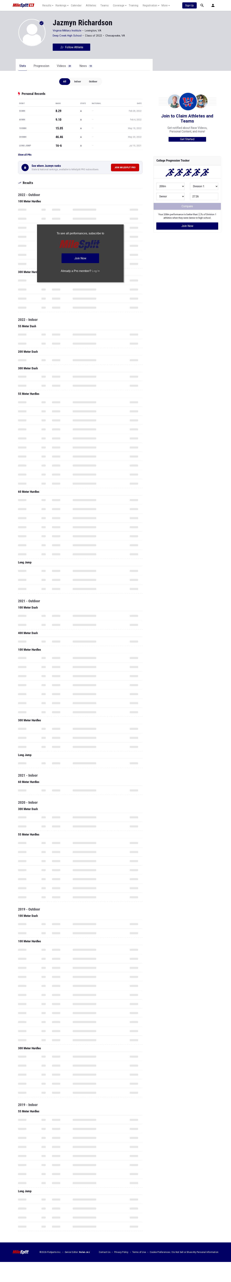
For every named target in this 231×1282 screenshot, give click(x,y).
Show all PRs (24, 154)
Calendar (76, 5)
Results (46, 5)
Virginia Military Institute (67, 30)
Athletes (91, 5)
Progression (41, 66)
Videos (64, 66)
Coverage (118, 5)
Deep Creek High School (67, 35)
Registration (150, 5)
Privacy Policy (121, 1252)
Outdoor (93, 81)
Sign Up (189, 5)
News (85, 66)
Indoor (77, 81)
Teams (104, 5)
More (165, 5)
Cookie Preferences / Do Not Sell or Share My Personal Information (184, 1252)
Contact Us (104, 1252)
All (64, 81)
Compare (187, 206)
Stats (22, 66)
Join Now (187, 226)
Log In (96, 270)
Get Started (187, 139)
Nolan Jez (84, 1252)
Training (133, 5)
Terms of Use (139, 1252)
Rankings (61, 5)
